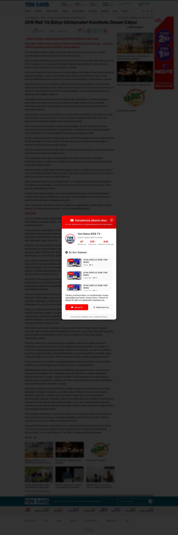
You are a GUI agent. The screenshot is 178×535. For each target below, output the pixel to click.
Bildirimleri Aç (102, 307)
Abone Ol (78, 307)
